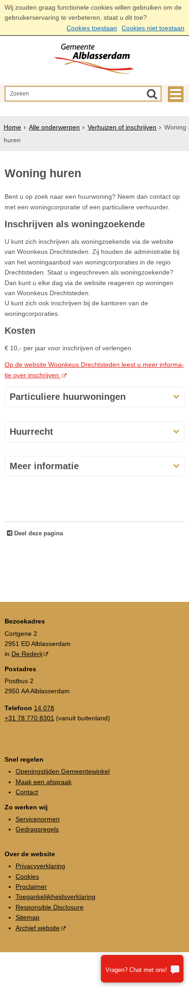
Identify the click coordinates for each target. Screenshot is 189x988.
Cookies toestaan (92, 28)
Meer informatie (44, 466)
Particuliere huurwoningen (68, 397)
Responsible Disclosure (49, 907)
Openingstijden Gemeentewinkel (63, 771)
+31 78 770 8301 (29, 718)
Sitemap (27, 917)
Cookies (27, 876)
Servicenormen (38, 819)
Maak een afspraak (44, 782)
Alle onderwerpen (54, 127)
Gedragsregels (37, 829)
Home (12, 127)
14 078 (44, 708)
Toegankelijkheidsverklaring (55, 896)
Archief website (38, 928)
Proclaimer (31, 886)
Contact (27, 792)
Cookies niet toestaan (153, 28)
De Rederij (26, 653)
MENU (175, 94)
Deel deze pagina (37, 533)
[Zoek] (152, 94)
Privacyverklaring (40, 866)
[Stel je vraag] (142, 968)
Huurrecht (31, 432)
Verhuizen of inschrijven (122, 127)
